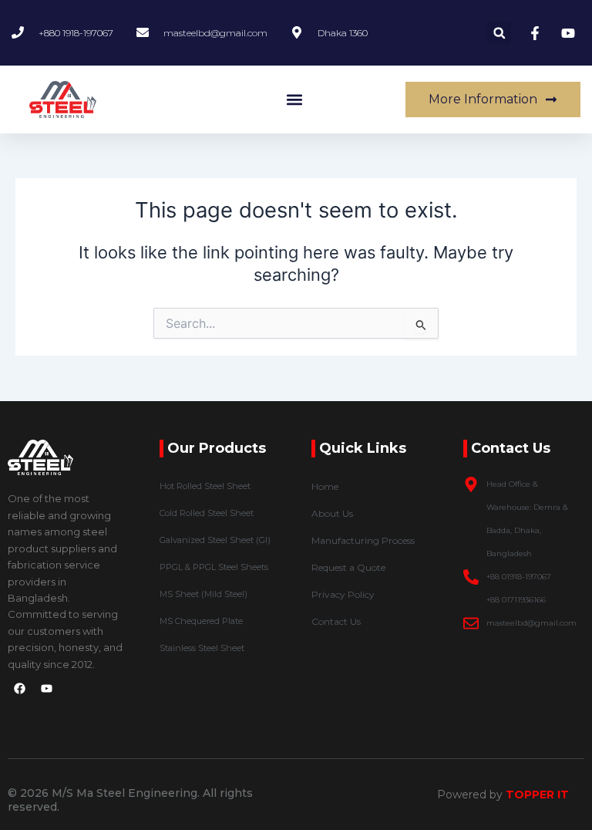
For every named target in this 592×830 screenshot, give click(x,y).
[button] (499, 33)
